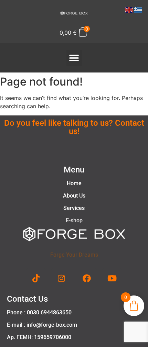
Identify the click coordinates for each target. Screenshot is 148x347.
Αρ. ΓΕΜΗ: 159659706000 (39, 337)
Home (74, 183)
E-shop (74, 220)
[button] (74, 58)
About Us (74, 195)
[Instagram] (61, 278)
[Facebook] (87, 278)
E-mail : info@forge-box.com (42, 325)
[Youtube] (112, 278)
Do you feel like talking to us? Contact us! (74, 127)
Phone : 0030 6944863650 (39, 312)
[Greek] (138, 9)
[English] (129, 9)
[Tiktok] (36, 278)
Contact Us (27, 299)
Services (74, 208)
